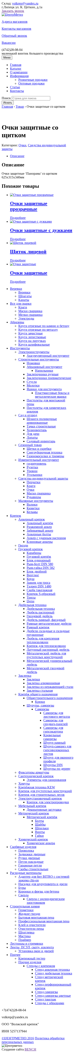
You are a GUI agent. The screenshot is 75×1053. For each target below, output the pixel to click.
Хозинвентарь (37, 430)
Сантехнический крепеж (36, 776)
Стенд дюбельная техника (53, 973)
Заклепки (33, 679)
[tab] (41, 156)
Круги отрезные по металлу (38, 329)
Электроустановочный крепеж (40, 798)
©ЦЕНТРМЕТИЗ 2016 (18, 1038)
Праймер (24, 940)
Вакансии (9, 42)
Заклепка (24, 675)
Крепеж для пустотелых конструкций (45, 791)
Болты (39, 821)
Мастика (24, 936)
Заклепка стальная (40, 690)
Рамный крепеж (38, 627)
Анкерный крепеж (31, 519)
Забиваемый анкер (40, 530)
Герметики (26, 910)
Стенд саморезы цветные (53, 995)
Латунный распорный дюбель (48, 649)
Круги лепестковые (32, 337)
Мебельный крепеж (32, 806)
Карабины (34, 553)
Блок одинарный (39, 560)
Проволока (26, 850)
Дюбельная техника (32, 605)
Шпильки (42, 828)
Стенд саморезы (46, 992)
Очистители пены (31, 928)
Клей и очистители (32, 925)
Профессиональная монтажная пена (43, 921)
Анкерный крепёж (40, 523)
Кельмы (32, 512)
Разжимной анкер (39, 527)
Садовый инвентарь (41, 441)
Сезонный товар (30, 445)
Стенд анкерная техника (52, 969)
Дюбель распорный (40, 612)
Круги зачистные (30, 333)
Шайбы (40, 824)
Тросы (31, 597)
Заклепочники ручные (43, 374)
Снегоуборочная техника (44, 452)
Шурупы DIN (53, 765)
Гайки (39, 835)
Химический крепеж (33, 839)
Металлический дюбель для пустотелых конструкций (46, 655)
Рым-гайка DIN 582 (41, 567)
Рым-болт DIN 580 (40, 564)
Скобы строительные (33, 869)
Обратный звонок (14, 35)
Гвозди (23, 545)
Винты (40, 832)
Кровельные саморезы (52, 737)
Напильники (44, 370)
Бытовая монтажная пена (36, 917)
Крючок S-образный (41, 594)
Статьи (15, 87)
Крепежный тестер (31, 958)
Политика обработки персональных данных (33, 1040)
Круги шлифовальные (34, 344)
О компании (19, 72)
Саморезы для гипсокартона (53, 729)
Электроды (26, 318)
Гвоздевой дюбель (39, 616)
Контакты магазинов (16, 28)
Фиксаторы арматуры (33, 772)
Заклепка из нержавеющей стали (50, 687)
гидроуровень (36, 463)
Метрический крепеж (33, 813)
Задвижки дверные (31, 854)
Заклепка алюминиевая (43, 683)
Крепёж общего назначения (38, 694)
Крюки (40, 701)
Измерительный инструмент (38, 460)
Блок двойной (37, 571)
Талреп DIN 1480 (39, 586)
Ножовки (33, 363)
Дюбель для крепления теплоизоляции (43, 640)
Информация (19, 76)
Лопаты (32, 437)
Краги (22, 307)
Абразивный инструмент (44, 367)
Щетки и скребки (39, 448)
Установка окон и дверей (36, 951)
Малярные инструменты (35, 501)
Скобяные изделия (23, 847)
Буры (22, 887)
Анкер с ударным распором (46, 538)
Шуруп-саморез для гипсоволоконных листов (57, 750)
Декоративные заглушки (44, 809)
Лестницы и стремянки (26, 943)
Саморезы (42, 709)
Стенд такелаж (45, 999)
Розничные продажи (33, 79)
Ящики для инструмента (44, 389)
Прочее (15, 954)
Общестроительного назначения (49, 698)
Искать (7, 102)
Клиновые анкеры (40, 541)
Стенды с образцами (49, 1003)
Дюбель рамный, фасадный (46, 620)
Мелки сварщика (30, 314)
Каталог (15, 68)
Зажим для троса (38, 582)
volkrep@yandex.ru (25, 3)
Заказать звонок (13, 11)
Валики (32, 504)
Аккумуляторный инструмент (48, 355)
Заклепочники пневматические (49, 378)
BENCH (30, 1049)
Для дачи (33, 434)
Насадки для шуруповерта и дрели (43, 884)
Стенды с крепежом (41, 966)
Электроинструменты (33, 352)
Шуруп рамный (54, 742)
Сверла (23, 895)
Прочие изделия (29, 962)
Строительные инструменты (38, 359)
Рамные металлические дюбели (49, 623)
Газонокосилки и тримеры (45, 456)
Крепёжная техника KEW (36, 787)
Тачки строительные (41, 426)
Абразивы (17, 322)
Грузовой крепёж (39, 556)
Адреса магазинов (15, 21)
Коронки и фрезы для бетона (38, 891)
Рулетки (32, 467)
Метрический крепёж (42, 817)
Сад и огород (27, 415)
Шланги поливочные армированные (42, 420)
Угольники (34, 474)
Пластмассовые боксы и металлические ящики (52, 394)
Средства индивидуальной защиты (43, 478)
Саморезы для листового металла (56, 714)
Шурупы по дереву (56, 768)
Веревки (16, 288)
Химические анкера (41, 843)
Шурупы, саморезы (40, 705)
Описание (17, 156)
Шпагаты (25, 296)
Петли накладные (31, 861)
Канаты (23, 300)
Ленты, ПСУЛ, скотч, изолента (32, 947)
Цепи (30, 601)
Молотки (33, 385)
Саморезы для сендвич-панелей (55, 722)
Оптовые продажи (31, 83)
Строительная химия (25, 906)
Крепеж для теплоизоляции (46, 646)
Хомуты (24, 783)
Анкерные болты (39, 534)
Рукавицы (34, 497)
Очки (22, 145)
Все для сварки (20, 303)
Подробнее (18, 218)
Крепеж (15, 515)
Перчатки (33, 482)
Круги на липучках (32, 341)
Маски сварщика (30, 311)
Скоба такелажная (39, 590)
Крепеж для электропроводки (48, 802)
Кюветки (33, 508)
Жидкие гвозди (29, 914)
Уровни (32, 471)
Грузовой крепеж (30, 549)
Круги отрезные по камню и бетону (43, 326)
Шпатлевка (26, 932)
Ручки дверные (29, 858)
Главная (15, 65)
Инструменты (20, 348)
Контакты (17, 91)
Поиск (6, 98)
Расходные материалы (25, 873)
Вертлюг (33, 575)
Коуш (30, 579)
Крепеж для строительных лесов (41, 794)
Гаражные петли (30, 865)
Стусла (32, 381)
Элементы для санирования (46, 780)
